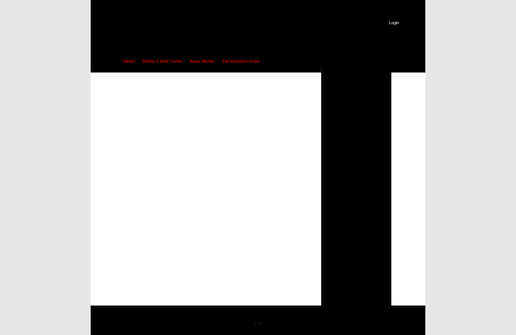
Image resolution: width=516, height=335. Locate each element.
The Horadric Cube (241, 61)
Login (394, 22)
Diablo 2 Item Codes (162, 61)
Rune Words (202, 61)
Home (129, 61)
